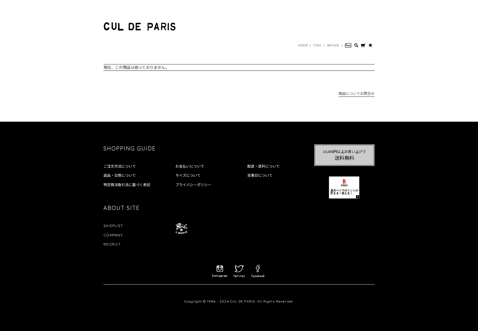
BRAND (333, 45)
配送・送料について (263, 166)
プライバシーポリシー (193, 185)
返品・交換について (119, 175)
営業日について (259, 175)
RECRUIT (112, 244)
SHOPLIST (113, 225)
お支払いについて (189, 166)
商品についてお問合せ (357, 93)
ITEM (317, 45)
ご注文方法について (119, 166)
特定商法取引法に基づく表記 (126, 185)
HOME (303, 45)
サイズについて (188, 175)
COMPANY (113, 235)
